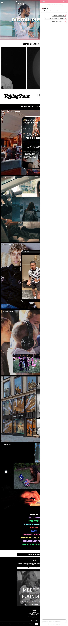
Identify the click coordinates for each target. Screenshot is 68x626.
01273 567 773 (34, 610)
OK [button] (36, 624)
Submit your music (34, 554)
